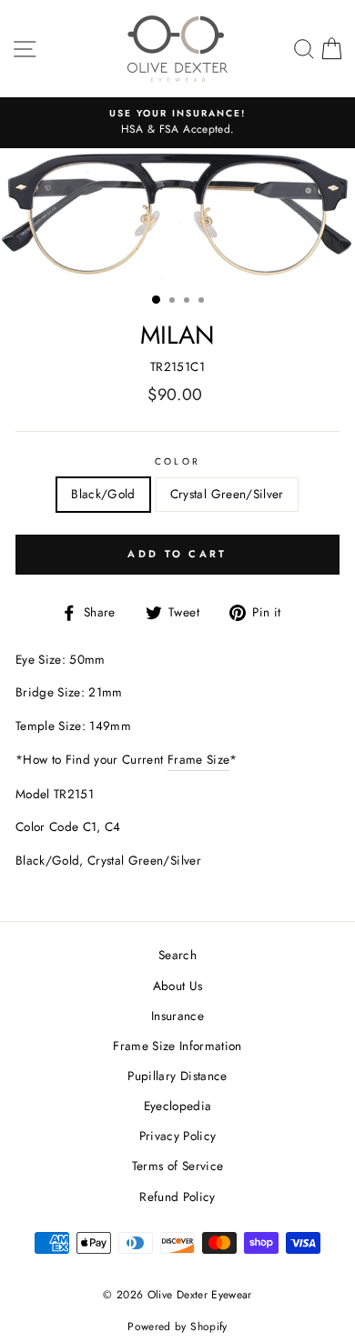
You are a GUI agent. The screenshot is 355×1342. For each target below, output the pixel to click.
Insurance (177, 1015)
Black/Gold (103, 494)
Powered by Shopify (177, 1326)
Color (177, 461)
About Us (178, 985)
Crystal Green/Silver (227, 494)
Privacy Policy (178, 1136)
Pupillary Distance (177, 1076)
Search (177, 955)
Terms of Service (177, 1166)
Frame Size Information (177, 1046)
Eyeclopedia (178, 1106)
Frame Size (198, 759)
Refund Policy (177, 1196)
